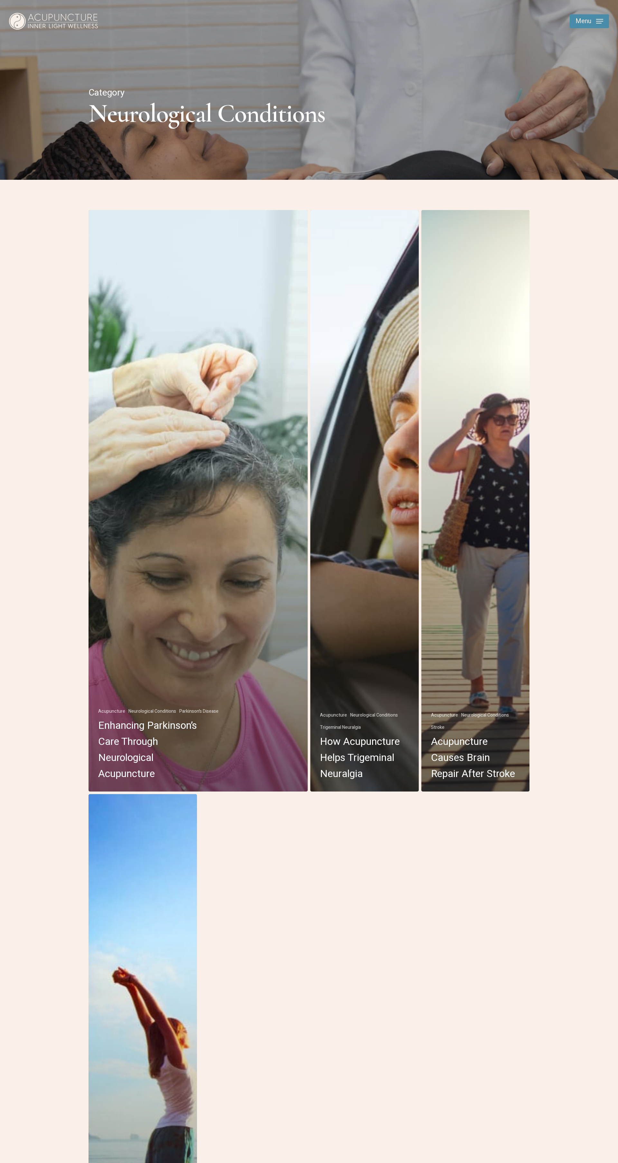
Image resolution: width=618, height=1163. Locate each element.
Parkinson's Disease (199, 711)
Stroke (438, 727)
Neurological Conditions (152, 711)
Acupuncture (111, 711)
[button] (589, 21)
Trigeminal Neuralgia (340, 727)
